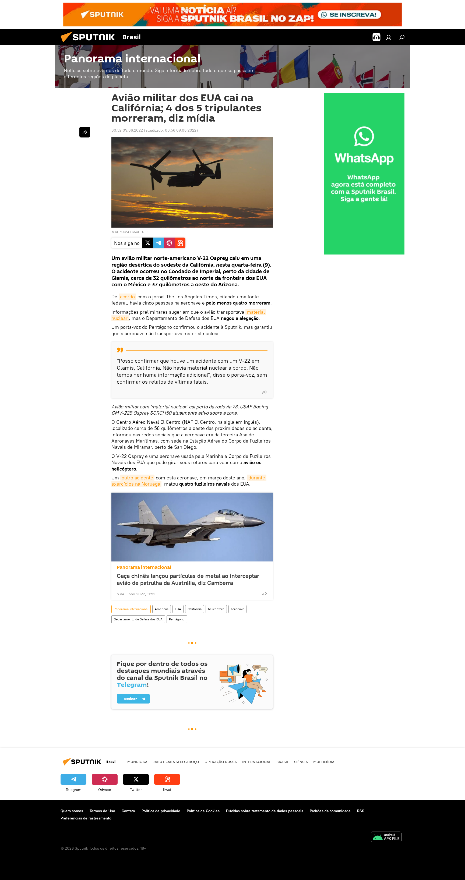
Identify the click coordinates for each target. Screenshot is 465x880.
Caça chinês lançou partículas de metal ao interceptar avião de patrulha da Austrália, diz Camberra (188, 579)
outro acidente (137, 478)
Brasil (282, 761)
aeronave (237, 609)
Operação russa (221, 761)
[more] (264, 392)
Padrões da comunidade (330, 810)
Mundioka (137, 761)
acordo (127, 297)
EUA (178, 609)
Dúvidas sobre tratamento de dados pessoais (264, 810)
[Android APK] (386, 838)
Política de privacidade (161, 810)
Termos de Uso (102, 810)
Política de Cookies (203, 810)
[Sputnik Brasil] (90, 43)
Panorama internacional (144, 567)
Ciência (301, 761)
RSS (360, 810)
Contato (128, 810)
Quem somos (72, 810)
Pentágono (177, 619)
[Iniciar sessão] (388, 37)
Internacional (256, 761)
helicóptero (216, 609)
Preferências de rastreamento (86, 818)
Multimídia (323, 761)
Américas (161, 609)
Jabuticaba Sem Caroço (176, 761)
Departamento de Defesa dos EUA (138, 619)
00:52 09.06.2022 (127, 130)
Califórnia (195, 609)
